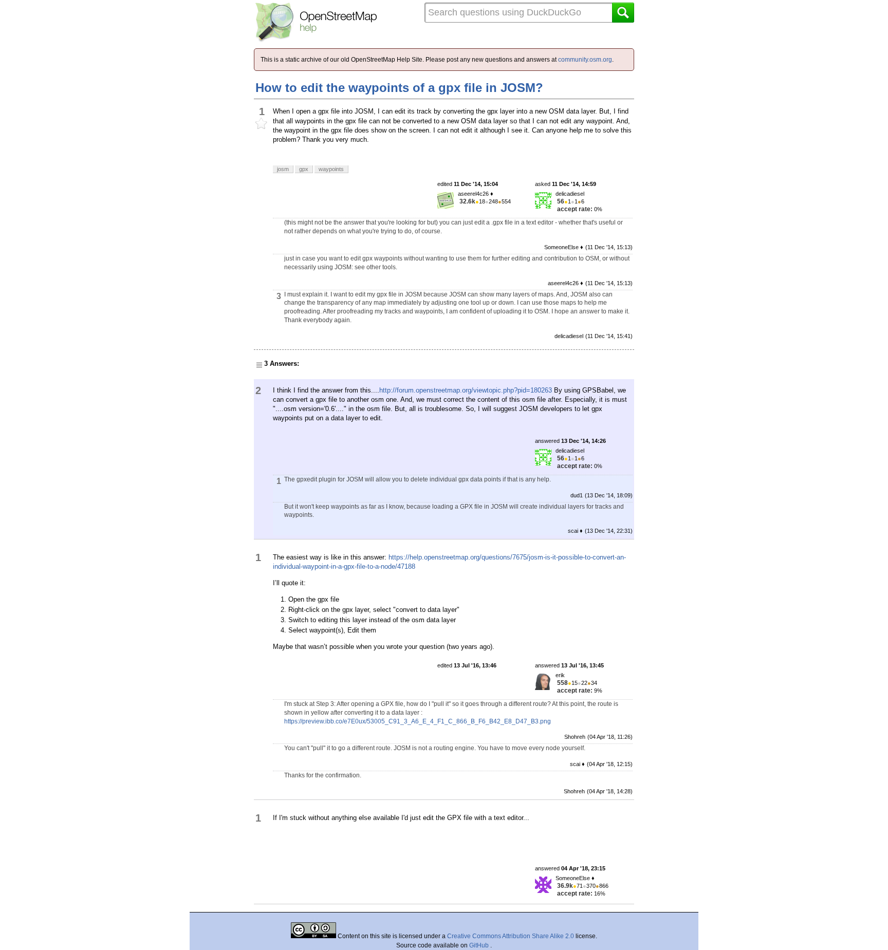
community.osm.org (585, 59)
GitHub (479, 945)
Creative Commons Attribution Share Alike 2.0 (510, 936)
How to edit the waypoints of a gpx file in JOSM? (399, 88)
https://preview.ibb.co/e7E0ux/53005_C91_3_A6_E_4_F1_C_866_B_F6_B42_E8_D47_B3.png (417, 721)
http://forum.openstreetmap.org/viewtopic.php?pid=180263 (465, 390)
